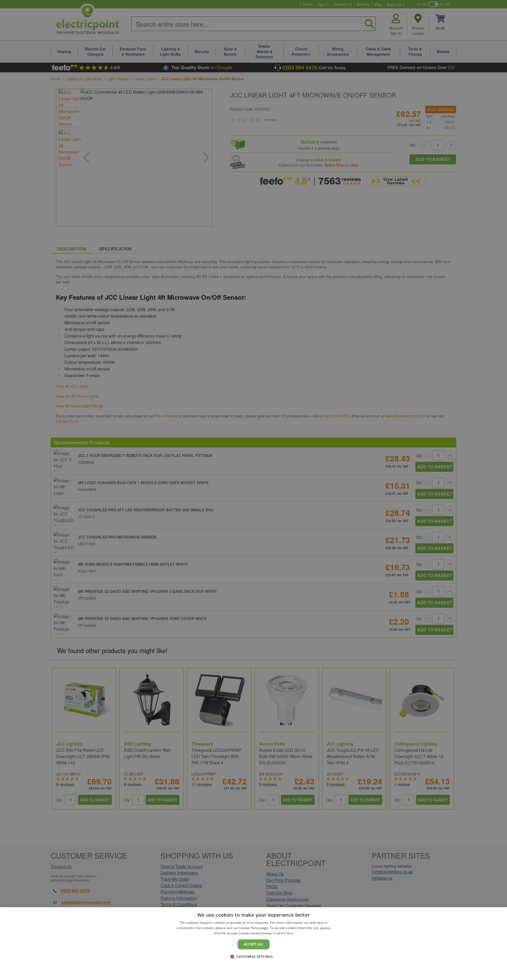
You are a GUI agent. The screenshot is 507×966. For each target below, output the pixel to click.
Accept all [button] (254, 944)
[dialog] (253, 936)
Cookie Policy (283, 933)
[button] (253, 956)
